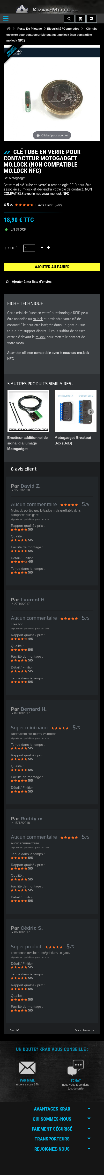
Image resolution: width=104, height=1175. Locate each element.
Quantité (10, 248)
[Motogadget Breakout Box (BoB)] (75, 411)
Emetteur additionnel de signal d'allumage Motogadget (27, 443)
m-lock (27, 189)
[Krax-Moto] (52, 9)
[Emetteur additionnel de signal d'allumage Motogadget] (28, 411)
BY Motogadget (14, 178)
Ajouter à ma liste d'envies (31, 281)
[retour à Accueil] (8, 29)
